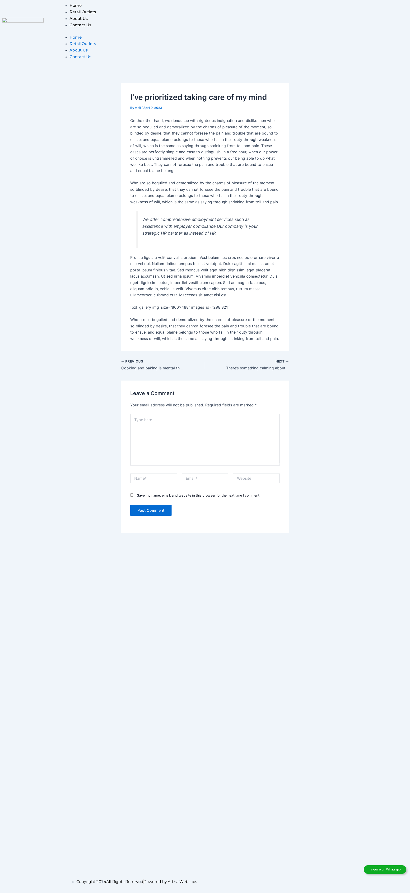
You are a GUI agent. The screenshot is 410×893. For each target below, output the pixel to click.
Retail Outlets (83, 12)
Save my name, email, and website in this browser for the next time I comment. (198, 495)
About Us (79, 18)
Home (76, 5)
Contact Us (80, 25)
